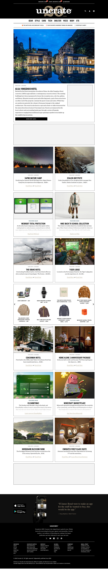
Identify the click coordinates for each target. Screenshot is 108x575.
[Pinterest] (61, 538)
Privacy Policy (85, 547)
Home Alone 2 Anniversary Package (74, 357)
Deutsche (57, 548)
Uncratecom (42, 1)
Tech (50, 20)
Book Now (38, 186)
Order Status (44, 545)
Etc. (15, 553)
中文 (55, 551)
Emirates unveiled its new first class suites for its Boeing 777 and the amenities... (75, 452)
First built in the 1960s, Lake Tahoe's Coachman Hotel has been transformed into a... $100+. (33, 361)
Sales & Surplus (32, 550)
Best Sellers (31, 547)
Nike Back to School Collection (74, 223)
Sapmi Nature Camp (33, 178)
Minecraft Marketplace (74, 403)
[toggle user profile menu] (90, 11)
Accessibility (85, 548)
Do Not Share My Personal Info (86, 550)
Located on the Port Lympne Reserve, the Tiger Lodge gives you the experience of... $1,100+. (74, 273)
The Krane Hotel (33, 269)
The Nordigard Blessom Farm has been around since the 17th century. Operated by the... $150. (33, 452)
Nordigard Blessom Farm (33, 449)
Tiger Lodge (74, 269)
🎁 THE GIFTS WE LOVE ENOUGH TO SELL (33, 25)
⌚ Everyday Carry (80, 25)
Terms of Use (85, 545)
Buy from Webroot (33, 234)
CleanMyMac (33, 403)
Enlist (69, 550)
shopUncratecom (55, 1)
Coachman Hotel (33, 357)
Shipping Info (44, 550)
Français (56, 547)
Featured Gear (33, 221)
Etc (77, 20)
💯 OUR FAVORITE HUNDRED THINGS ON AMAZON (59, 25)
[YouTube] (50, 538)
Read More (29, 186)
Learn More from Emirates (79, 457)
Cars (44, 20)
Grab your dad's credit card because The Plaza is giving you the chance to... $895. (74, 361)
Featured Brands (32, 548)
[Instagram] (58, 538)
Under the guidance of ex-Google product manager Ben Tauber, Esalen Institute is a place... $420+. (74, 181)
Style (37, 20)
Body (72, 20)
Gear (31, 20)
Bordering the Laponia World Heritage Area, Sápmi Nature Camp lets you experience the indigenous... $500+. (33, 181)
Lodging (23, 85)
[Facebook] (54, 538)
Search (85, 11)
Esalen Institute (74, 178)
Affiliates (70, 548)
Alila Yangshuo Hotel (26, 88)
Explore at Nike (74, 234)
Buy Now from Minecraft (74, 413)
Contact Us (43, 547)
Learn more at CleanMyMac (33, 413)
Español (56, 545)
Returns (43, 548)
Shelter (57, 20)
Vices (65, 20)
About (69, 545)
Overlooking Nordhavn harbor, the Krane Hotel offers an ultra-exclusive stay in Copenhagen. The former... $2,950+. (33, 273)
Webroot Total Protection (33, 223)
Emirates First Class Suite (75, 449)
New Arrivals (31, 545)
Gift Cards (30, 551)
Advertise (71, 547)
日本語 (55, 550)
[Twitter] (46, 538)
